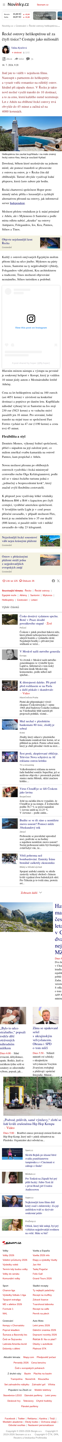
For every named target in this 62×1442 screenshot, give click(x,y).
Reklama (32, 1418)
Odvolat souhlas (16, 1425)
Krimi (22, 733)
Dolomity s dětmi (11, 1348)
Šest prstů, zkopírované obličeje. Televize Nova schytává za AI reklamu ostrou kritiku (39, 757)
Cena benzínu (38, 1362)
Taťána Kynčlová (19, 47)
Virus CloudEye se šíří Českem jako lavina (38, 790)
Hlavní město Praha (29, 697)
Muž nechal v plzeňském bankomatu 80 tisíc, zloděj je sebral (37, 724)
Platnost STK (39, 1348)
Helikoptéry (8, 600)
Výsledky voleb (10, 1264)
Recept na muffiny (42, 1295)
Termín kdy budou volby (15, 1269)
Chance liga (9, 1290)
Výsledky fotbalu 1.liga (14, 1295)
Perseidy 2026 (21, 1362)
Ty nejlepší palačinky (43, 1290)
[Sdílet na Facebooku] (53, 580)
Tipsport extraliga (12, 1299)
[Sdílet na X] (58, 580)
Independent (17, 203)
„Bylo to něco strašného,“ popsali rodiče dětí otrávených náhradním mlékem (13, 1038)
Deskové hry (14, 1400)
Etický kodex (31, 1421)
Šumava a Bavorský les (15, 1334)
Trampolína (16, 1379)
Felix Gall (37, 1273)
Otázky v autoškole (43, 1344)
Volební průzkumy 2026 (15, 1260)
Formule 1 (8, 1309)
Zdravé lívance (40, 1299)
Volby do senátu (11, 1273)
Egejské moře (9, 595)
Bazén (27, 1373)
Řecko (28, 590)
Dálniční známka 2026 (44, 1330)
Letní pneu (50, 1395)
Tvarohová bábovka (43, 1304)
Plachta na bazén (43, 1373)
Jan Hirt (37, 1264)
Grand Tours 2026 (42, 1278)
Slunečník (30, 1379)
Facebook (10, 1418)
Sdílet (21, 58)
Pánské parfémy (29, 1406)
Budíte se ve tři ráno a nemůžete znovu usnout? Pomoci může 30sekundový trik (39, 823)
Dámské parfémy (33, 1395)
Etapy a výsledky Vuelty (45, 1260)
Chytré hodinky (44, 1400)
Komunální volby (11, 1278)
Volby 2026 (8, 1255)
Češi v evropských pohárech (29, 1368)
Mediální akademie (13, 1421)
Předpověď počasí (46, 1357)
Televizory (28, 1400)
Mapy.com (28, 1357)
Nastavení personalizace (41, 1425)
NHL (5, 1313)
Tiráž (52, 1418)
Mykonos (47, 595)
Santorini (35, 595)
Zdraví (23, 832)
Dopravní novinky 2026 (45, 1334)
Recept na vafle (41, 1309)
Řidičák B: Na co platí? (44, 1339)
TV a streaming (27, 765)
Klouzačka (43, 1379)
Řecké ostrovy (42, 590)
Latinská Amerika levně (15, 1344)
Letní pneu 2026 (41, 1325)
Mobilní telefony (43, 1390)
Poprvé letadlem (11, 1330)
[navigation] (4, 4)
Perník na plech (41, 1313)
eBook (9, 58)
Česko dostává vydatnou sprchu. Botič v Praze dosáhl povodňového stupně (39, 619)
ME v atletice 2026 (12, 1304)
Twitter (21, 1418)
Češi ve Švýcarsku (12, 1339)
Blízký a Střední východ (31, 867)
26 (32, 59)
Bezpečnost (25, 797)
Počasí (23, 628)
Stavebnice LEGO (12, 1395)
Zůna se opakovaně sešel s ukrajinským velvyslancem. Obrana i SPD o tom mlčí (45, 1038)
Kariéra (43, 1418)
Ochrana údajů (49, 1421)
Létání (34, 600)
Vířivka (51, 1384)
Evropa (23, 656)
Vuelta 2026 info (41, 1255)
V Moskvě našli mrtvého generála (40, 651)
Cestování (7, 247)
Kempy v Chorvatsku (13, 1325)
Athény (23, 595)
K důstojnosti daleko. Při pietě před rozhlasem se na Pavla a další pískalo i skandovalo (38, 685)
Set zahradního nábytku (16, 1384)
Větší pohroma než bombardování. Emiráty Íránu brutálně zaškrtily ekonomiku (37, 859)
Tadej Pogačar (40, 1269)
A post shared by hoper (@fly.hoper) (31, 363)
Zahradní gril (38, 1384)
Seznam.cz (42, 4)
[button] (31, 133)
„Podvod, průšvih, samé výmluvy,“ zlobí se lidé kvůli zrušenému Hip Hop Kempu (32, 1122)
